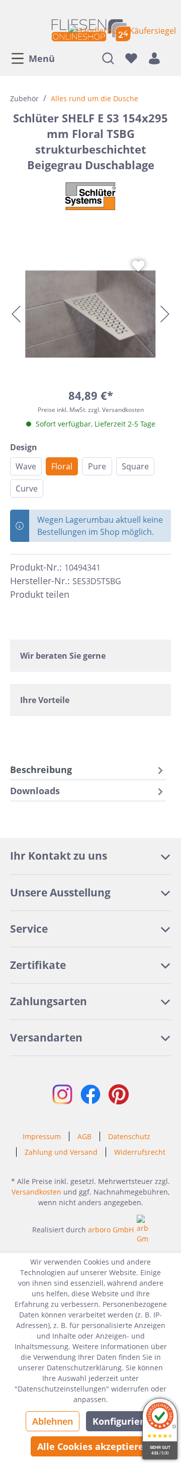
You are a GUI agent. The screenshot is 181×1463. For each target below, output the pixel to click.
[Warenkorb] (168, 58)
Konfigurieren (124, 1421)
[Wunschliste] (131, 58)
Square (135, 466)
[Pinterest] (100, 595)
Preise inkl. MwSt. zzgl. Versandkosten (91, 409)
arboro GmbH (111, 1229)
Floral (61, 466)
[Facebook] (81, 595)
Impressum (42, 1136)
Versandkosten (36, 1192)
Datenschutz (129, 1136)
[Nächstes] (165, 314)
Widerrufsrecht (139, 1152)
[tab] (88, 769)
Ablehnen (52, 1421)
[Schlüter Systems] (90, 196)
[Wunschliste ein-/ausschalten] (138, 265)
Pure (97, 466)
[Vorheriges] (16, 314)
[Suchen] (108, 58)
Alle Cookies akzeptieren (93, 1446)
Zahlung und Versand (61, 1152)
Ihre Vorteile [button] (44, 700)
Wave (26, 466)
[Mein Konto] (154, 58)
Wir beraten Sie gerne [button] (63, 655)
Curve (27, 488)
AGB (84, 1136)
